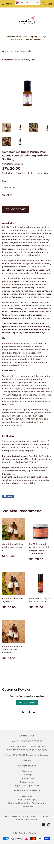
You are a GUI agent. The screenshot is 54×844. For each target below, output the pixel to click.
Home (5, 51)
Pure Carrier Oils (23, 51)
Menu (9, 4)
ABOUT (35, 816)
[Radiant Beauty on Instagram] (48, 825)
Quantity (7, 194)
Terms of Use (27, 778)
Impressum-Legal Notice (27, 785)
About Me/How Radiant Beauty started (27, 803)
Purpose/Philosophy (27, 799)
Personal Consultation (26, 819)
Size (4, 181)
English (23, 2)
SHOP (6, 816)
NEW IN (16, 816)
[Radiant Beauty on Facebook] (43, 825)
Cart (49, 4)
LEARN (44, 816)
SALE (25, 816)
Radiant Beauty (28, 833)
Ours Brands (27, 806)
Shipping (20, 173)
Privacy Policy (27, 782)
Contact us (27, 771)
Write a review (27, 702)
